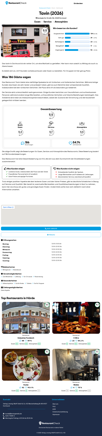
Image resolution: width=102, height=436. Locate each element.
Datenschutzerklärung (60, 412)
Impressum (56, 414)
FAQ (53, 406)
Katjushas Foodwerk (26, 338)
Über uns (55, 404)
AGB (54, 409)
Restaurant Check (44, 8)
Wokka (76, 385)
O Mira (76, 338)
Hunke (25, 385)
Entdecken (78, 3)
